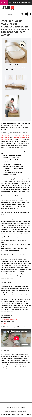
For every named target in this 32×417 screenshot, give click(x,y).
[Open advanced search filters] (25, 14)
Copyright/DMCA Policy (8, 414)
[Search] (22, 14)
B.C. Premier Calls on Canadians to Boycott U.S (16, 2)
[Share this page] (30, 14)
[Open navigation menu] (2, 14)
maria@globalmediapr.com (9, 319)
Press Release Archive (18, 407)
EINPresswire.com (7, 135)
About (9, 407)
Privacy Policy (21, 414)
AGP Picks (4, 2)
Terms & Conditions (22, 411)
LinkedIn (3, 323)
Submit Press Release (10, 411)
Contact (28, 414)
